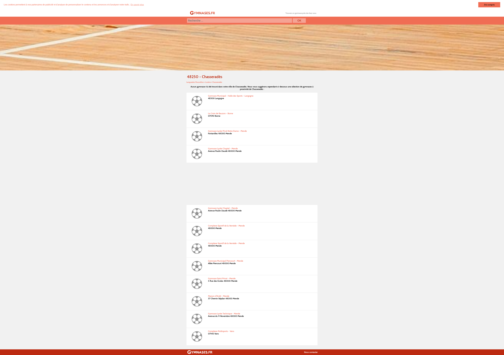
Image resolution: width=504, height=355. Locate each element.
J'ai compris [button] (489, 5)
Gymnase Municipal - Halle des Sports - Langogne (230, 96)
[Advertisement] (252, 183)
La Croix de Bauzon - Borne (220, 113)
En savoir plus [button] (137, 5)
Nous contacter (311, 352)
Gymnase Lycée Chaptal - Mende (223, 148)
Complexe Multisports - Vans (221, 331)
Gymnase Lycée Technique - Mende (224, 313)
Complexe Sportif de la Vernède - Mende (226, 225)
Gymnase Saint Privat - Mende (221, 278)
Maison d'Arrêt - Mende (218, 296)
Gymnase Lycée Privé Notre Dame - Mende (227, 131)
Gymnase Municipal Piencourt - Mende (225, 261)
